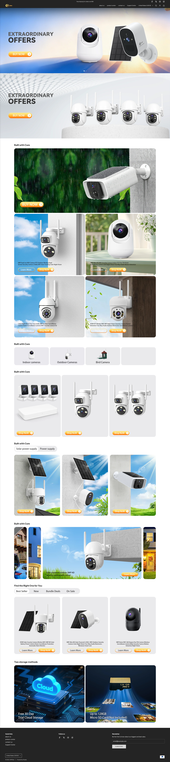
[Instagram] (160, 1)
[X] (156, 1)
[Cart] (164, 6)
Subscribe (119, 746)
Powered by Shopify (22, 759)
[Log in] (160, 6)
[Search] (156, 6)
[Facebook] (152, 1)
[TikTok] (164, 1)
